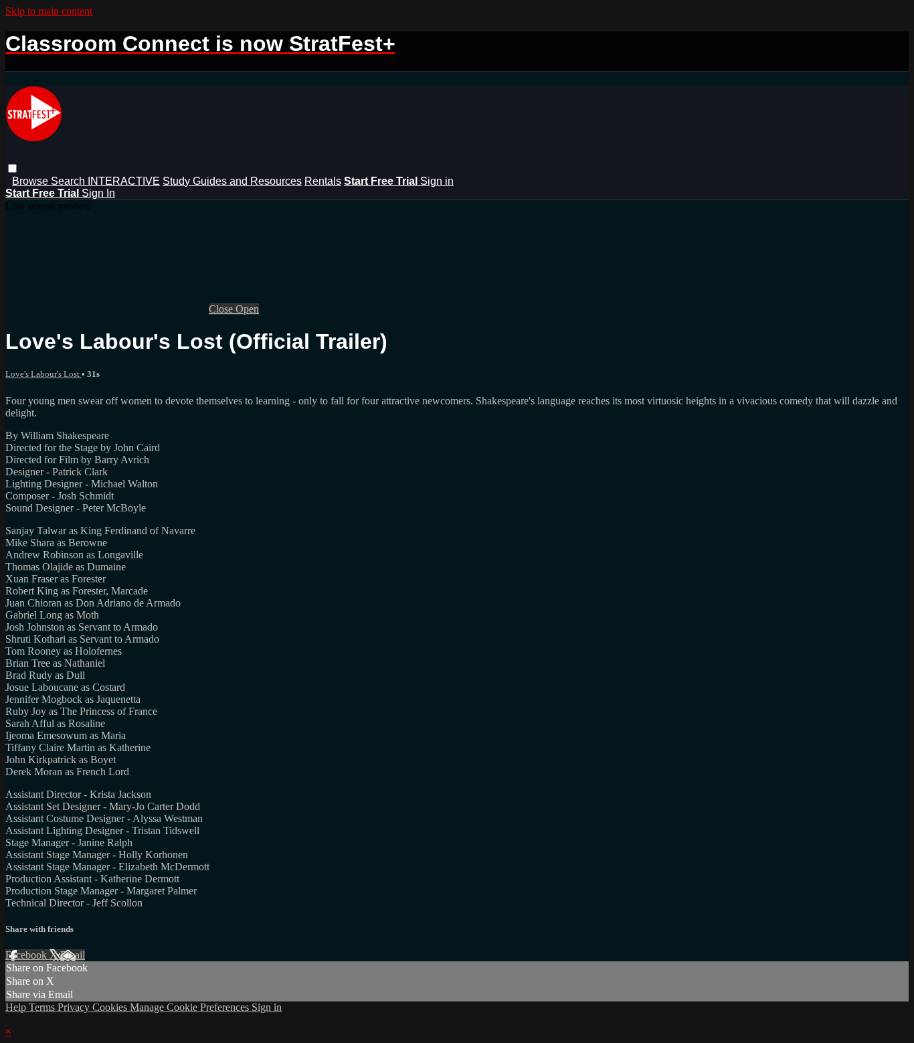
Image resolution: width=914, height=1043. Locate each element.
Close (222, 309)
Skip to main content (48, 11)
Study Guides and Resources (232, 181)
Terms (43, 1007)
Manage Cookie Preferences (191, 1007)
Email (72, 955)
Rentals (322, 181)
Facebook (27, 955)
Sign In (98, 193)
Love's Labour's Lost (43, 374)
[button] (12, 168)
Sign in (437, 181)
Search (69, 181)
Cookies (111, 1007)
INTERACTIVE (124, 181)
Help (17, 1007)
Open (247, 309)
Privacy (75, 1007)
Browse (31, 181)
